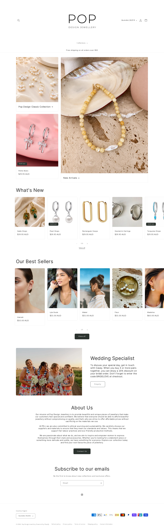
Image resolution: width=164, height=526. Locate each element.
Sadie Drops (22, 231)
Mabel (84, 312)
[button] (18, 20)
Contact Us (82, 451)
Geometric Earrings (123, 231)
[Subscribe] (100, 483)
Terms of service (80, 524)
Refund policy (56, 524)
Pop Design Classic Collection (34, 106)
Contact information (106, 524)
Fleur (117, 312)
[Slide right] (87, 243)
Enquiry (97, 384)
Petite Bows (23, 171)
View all (82, 248)
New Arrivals (70, 178)
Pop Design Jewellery (29, 524)
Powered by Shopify (42, 524)
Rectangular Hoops (90, 231)
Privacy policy (67, 524)
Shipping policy (93, 524)
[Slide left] (76, 243)
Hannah (20, 317)
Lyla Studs (54, 312)
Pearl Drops (54, 231)
